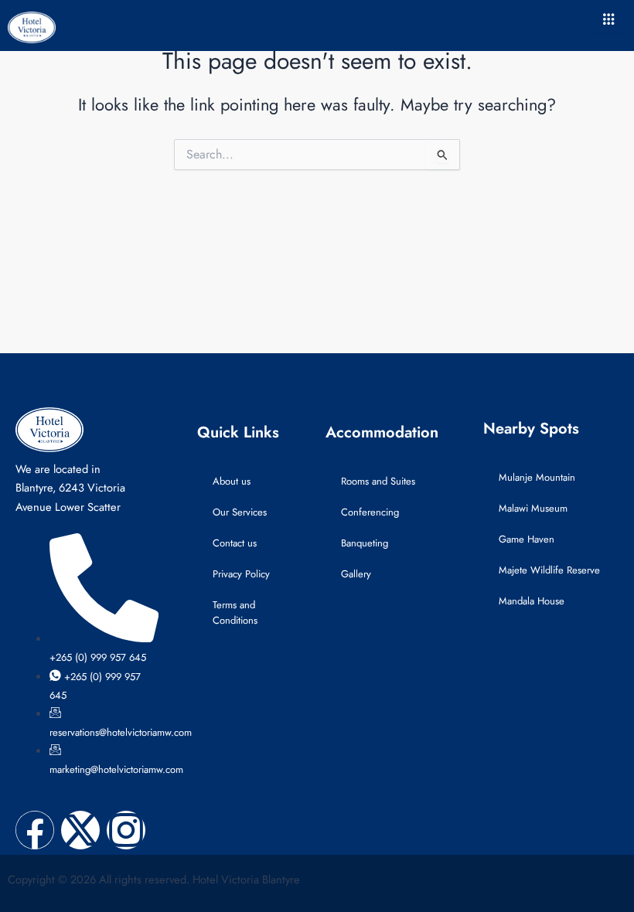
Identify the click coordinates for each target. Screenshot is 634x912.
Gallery (356, 574)
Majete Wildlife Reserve (549, 570)
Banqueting (364, 543)
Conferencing (370, 512)
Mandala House (531, 601)
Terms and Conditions (235, 612)
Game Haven (526, 539)
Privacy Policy (241, 574)
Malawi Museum (533, 508)
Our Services (240, 512)
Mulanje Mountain (537, 477)
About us (232, 481)
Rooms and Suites (378, 481)
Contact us (235, 543)
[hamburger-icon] (608, 20)
